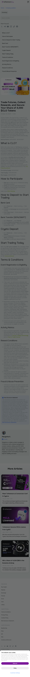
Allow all (15, 663)
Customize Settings (15, 673)
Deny (15, 668)
